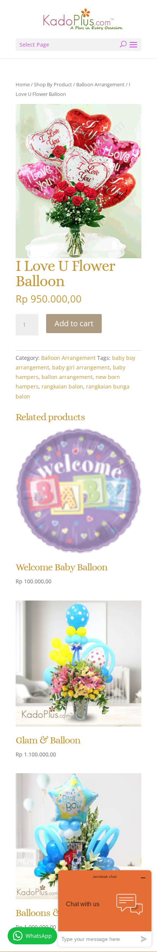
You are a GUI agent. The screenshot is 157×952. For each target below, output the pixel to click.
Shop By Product (53, 84)
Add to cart (73, 323)
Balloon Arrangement (100, 84)
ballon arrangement (67, 376)
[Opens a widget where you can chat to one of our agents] (104, 908)
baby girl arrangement (81, 367)
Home (23, 84)
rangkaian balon (62, 386)
